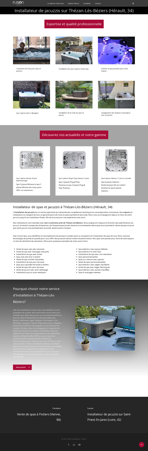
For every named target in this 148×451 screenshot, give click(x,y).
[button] (22, 367)
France (84, 439)
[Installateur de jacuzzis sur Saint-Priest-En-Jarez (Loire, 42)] (111, 415)
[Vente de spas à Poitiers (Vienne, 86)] (37, 415)
